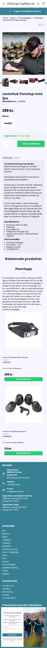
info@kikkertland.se (15, 491)
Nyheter (5, 534)
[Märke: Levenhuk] (8, 125)
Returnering (7, 592)
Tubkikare (6, 540)
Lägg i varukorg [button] (31, 144)
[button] (39, 24)
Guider (5, 570)
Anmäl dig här (12, 635)
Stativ (4, 555)
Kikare (5, 537)
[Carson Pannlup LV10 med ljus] (24, 333)
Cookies (5, 595)
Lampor (5, 561)
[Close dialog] (44, 609)
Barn (4, 558)
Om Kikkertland (9, 598)
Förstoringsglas (8, 564)
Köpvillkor (6, 588)
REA (3, 531)
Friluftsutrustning (9, 549)
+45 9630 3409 (13, 484)
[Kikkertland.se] (21, 4)
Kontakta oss (8, 585)
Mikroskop (6, 546)
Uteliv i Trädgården (10, 552)
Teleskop (6, 543)
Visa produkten (23, 379)
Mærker (5, 574)
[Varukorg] (43, 3)
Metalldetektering (10, 567)
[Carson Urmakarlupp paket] (24, 407)
